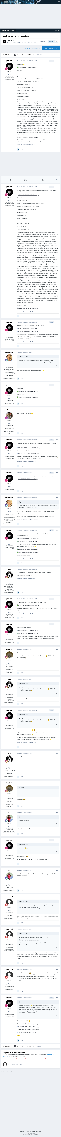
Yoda (9, 569)
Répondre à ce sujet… (17, 1064)
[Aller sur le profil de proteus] (4, 41)
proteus (11, 40)
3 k (10, 366)
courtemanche (9, 410)
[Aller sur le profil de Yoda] (9, 574)
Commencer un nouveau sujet (31, 48)
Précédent (8, 54)
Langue (22, 1131)
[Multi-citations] (18, 149)
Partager (43, 41)
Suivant (29, 54)
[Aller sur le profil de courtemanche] (9, 415)
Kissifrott (9, 649)
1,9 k (10, 583)
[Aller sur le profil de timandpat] (9, 902)
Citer (22, 149)
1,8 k (10, 663)
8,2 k (10, 826)
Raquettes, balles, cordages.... (29, 42)
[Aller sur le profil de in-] (9, 818)
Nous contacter (31, 1131)
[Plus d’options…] (57, 61)
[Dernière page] (33, 55)
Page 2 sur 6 (40, 54)
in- (9, 812)
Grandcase (9, 352)
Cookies (38, 1131)
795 (10, 423)
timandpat (9, 897)
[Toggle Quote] (19, 356)
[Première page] (3, 55)
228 (10, 74)
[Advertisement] (30, 16)
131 (10, 910)
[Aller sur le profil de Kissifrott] (9, 655)
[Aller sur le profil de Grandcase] (9, 357)
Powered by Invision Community (30, 1134)
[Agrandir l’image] (24, 64)
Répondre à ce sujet (51, 48)
